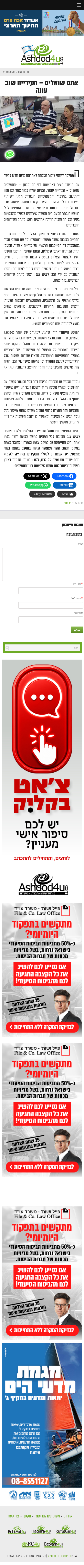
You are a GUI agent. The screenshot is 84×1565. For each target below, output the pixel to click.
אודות (68, 1516)
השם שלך (77, 584)
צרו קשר (13, 1516)
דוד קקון (67, 503)
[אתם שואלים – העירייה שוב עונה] (42, 129)
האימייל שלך (75, 598)
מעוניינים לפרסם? (47, 1516)
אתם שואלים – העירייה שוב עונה (41, 86)
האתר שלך (78, 613)
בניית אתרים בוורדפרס (59, 1556)
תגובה (80, 544)
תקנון (27, 1516)
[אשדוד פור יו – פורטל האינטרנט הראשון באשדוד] (42, 51)
